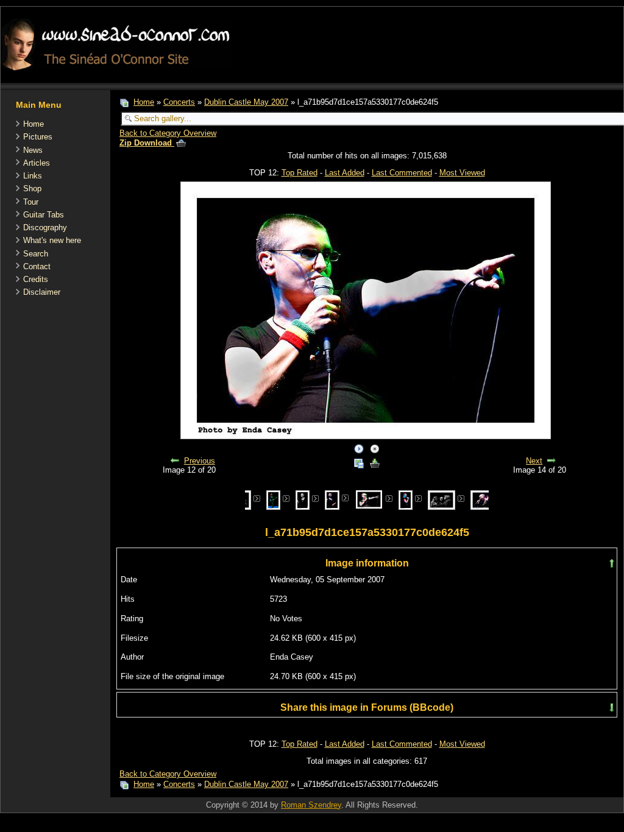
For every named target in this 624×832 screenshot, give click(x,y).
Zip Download (146, 142)
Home (33, 124)
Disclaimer (41, 292)
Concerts (179, 102)
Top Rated (299, 172)
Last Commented (402, 172)
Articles (36, 162)
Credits (35, 279)
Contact (37, 266)
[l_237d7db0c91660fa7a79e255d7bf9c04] (332, 499)
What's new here (52, 240)
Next (534, 460)
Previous (199, 460)
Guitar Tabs (43, 214)
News (33, 150)
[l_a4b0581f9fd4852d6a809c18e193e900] (406, 499)
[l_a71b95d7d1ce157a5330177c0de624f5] (369, 498)
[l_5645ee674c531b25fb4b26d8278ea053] (484, 499)
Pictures (37, 136)
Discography (45, 227)
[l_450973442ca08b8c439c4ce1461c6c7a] (441, 499)
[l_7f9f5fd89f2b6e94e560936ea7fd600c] (303, 499)
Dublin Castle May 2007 (246, 102)
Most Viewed (462, 172)
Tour (30, 201)
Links (32, 175)
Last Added (344, 172)
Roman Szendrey (311, 804)
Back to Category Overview (167, 133)
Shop (32, 188)
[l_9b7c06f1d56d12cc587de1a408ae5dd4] (273, 499)
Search (35, 253)
